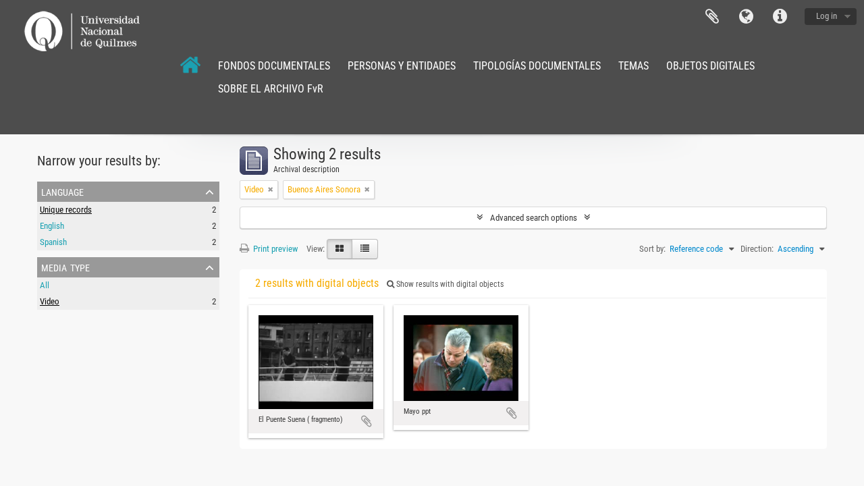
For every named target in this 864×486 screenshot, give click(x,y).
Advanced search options (533, 218)
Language (746, 17)
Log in (826, 16)
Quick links (779, 17)
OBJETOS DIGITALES (710, 65)
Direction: (757, 249)
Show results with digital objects (449, 284)
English (52, 226)
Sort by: (652, 249)
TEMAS (633, 65)
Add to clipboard (366, 421)
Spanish (53, 242)
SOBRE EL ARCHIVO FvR (270, 88)
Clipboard (712, 17)
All (44, 285)
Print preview (274, 249)
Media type (65, 267)
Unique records (66, 210)
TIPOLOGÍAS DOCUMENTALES (537, 65)
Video (49, 301)
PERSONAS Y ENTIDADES (402, 65)
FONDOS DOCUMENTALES (274, 65)
